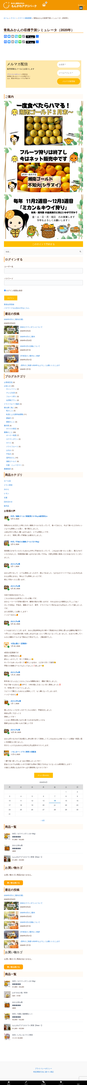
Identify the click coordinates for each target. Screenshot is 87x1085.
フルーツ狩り (11, 396)
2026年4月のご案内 (27, 336)
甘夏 (5, 497)
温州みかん (10, 457)
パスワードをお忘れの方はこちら (16, 308)
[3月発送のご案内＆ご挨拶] (11, 358)
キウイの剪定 (11, 428)
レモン (6, 493)
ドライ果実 (8, 485)
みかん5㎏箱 (15, 564)
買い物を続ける (13, 882)
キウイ (8, 442)
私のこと (9, 410)
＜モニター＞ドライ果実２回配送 (23, 752)
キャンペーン (11, 389)
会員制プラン (11, 400)
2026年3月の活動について (30, 346)
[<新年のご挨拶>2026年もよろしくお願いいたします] (11, 368)
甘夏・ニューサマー (14, 465)
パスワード (8, 278)
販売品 (6, 506)
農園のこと (8, 432)
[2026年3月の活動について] (11, 349)
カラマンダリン (12, 439)
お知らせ (7, 386)
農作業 (6, 425)
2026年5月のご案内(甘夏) (13, 319)
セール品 (7, 481)
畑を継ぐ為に (9, 407)
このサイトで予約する (43, 244)
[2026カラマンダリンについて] (11, 330)
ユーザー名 (8, 266)
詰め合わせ (8, 501)
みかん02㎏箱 (16, 701)
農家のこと (10, 422)
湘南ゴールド (11, 461)
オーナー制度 (11, 435)
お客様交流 (8, 382)
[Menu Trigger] (81, 8)
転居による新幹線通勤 (14, 414)
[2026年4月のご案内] (11, 339)
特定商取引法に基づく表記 (43, 1072)
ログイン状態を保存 (14, 290)
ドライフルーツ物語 (11, 404)
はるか (8, 450)
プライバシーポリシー (43, 1068)
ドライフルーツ (12, 446)
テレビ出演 (10, 392)
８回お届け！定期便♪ (19, 643)
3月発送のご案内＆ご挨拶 (30, 355)
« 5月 (43, 820)
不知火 (8, 454)
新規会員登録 (9, 304)
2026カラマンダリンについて (31, 327)
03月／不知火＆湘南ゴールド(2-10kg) (25, 541)
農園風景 (7, 469)
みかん (6, 489)
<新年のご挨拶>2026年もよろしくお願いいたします (40, 365)
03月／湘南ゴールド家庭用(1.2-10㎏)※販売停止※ (29, 516)
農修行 (8, 418)
